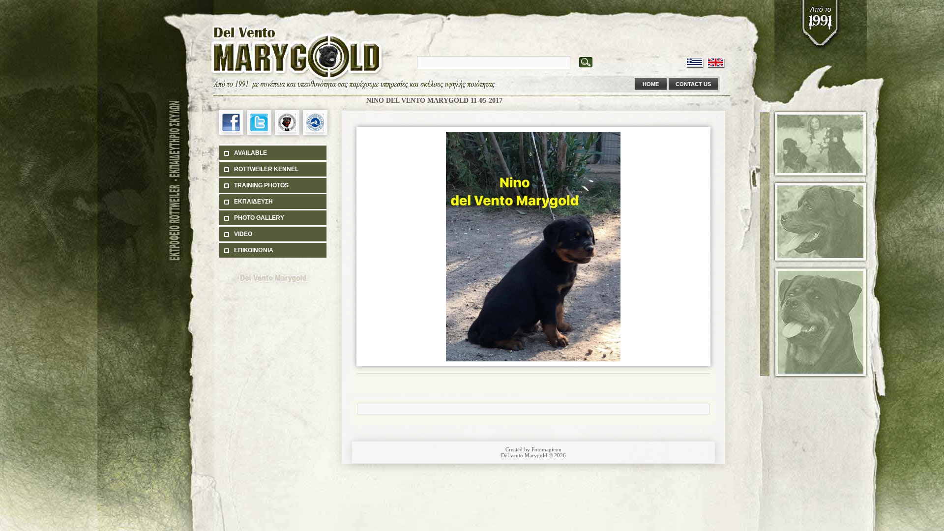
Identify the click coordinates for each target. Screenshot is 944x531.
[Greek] (695, 63)
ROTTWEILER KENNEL (266, 169)
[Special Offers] (681, 39)
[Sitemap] (716, 39)
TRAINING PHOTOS (261, 185)
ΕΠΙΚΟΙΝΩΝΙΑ (253, 250)
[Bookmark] (699, 39)
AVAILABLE (250, 152)
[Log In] (664, 39)
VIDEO (243, 234)
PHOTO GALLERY (259, 217)
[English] (716, 63)
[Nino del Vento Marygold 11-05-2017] (533, 364)
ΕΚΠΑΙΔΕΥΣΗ (253, 201)
